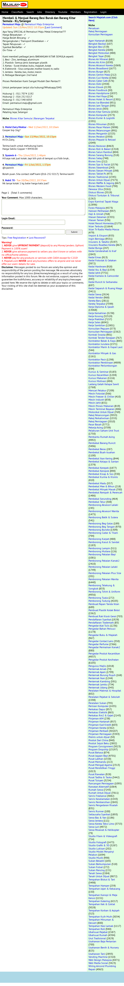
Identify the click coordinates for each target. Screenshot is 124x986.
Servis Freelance (97, 795)
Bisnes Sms (94, 161)
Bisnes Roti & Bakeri (99, 149)
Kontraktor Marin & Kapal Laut (105, 347)
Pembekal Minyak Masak (102, 489)
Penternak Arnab (97, 669)
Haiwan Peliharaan (98, 210)
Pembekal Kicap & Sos (101, 474)
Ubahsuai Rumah (97, 935)
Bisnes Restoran (97, 145)
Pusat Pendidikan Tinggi (101, 768)
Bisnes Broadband (98, 68)
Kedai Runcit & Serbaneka (102, 282)
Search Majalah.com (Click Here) (103, 19)
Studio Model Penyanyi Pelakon (101, 853)
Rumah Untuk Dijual (99, 792)
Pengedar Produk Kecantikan (104, 653)
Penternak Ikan (96, 678)
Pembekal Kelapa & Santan (103, 461)
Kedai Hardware (97, 266)
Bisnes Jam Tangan (98, 105)
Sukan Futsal (95, 867)
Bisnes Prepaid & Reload (102, 139)
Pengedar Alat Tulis (98, 625)
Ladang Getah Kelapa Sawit (103, 384)
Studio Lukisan (96, 848)
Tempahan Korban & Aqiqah (103, 910)
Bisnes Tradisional (98, 176)
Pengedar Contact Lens (100, 641)
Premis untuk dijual (99, 737)
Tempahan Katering (99, 901)
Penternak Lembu (98, 684)
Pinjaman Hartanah (99, 721)
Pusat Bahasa (95, 752)
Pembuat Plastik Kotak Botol (104, 610)
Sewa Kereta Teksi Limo (101, 823)
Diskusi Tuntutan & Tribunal (103, 195)
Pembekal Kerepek (98, 467)
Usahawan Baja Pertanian (102, 941)
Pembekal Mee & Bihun (101, 486)
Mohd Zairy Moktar (15, 127)
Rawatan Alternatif (98, 786)
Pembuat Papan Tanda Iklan (103, 604)
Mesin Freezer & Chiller (101, 396)
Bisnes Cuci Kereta (98, 77)
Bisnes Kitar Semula (21, 118)
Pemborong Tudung (99, 600)
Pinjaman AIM (96, 718)
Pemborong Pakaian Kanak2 (103, 560)
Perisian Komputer (98, 706)
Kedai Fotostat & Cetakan (102, 260)
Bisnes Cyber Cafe (98, 80)
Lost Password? (37, 237)
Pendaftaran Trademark (101, 622)
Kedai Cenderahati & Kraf (102, 251)
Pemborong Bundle (99, 529)
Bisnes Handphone (98, 93)
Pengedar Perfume (98, 644)
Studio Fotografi (97, 842)
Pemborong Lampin (99, 548)
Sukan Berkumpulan (99, 864)
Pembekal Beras (97, 449)
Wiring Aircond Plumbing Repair (102, 967)
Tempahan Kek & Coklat (101, 904)
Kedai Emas (94, 257)
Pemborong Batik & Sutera (103, 517)
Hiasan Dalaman (97, 217)
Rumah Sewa (95, 789)
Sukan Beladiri (96, 860)
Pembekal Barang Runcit (101, 443)
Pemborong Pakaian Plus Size (104, 573)
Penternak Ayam (97, 672)
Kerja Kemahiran (97, 313)
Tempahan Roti (96, 929)
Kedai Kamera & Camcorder (103, 275)
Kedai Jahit (94, 272)
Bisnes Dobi (94, 83)
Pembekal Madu (97, 483)
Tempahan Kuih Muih (100, 916)
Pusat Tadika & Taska (100, 777)
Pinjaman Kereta (97, 727)
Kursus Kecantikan (98, 375)
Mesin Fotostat (96, 393)
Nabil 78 (10, 180)
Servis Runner (96, 811)
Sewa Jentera (95, 820)
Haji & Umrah (95, 214)
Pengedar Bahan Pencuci (101, 628)
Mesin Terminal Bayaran (101, 409)
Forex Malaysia (96, 207)
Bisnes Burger (95, 71)
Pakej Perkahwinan (98, 418)
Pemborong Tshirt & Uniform (104, 591)
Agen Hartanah (96, 40)
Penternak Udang (97, 687)
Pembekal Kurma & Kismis (103, 477)
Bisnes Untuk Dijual (99, 180)
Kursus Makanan (97, 378)
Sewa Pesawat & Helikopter (103, 829)
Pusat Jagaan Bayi (98, 755)
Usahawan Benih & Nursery (103, 947)
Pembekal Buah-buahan (101, 452)
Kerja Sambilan (96, 325)
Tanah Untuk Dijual (98, 876)
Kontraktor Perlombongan (102, 365)
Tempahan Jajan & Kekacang (104, 888)
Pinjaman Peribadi (98, 730)
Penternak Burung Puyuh (102, 675)
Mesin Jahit (94, 402)
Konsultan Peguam (98, 328)
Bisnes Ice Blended (98, 102)
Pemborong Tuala (98, 597)
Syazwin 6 (10, 155)
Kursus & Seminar (98, 371)
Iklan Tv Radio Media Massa (103, 229)
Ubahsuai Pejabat (98, 932)
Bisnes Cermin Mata (99, 74)
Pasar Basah (95, 424)
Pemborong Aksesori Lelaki (103, 504)
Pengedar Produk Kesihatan (103, 659)
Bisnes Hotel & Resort (100, 99)
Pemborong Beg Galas (100, 523)
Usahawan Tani (96, 953)
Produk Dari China (98, 740)
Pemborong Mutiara (99, 551)
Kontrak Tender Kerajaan (101, 337)
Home (5, 12)
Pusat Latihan (95, 758)
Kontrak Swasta (97, 334)
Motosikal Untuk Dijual (101, 412)
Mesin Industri (96, 399)
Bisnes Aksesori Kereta (100, 65)
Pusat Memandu (97, 761)
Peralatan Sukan (97, 703)
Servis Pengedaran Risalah (103, 805)
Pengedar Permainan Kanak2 (104, 647)
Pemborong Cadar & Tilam (103, 532)
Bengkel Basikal (97, 43)
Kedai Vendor (95, 297)
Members (76, 12)
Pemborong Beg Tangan (101, 526)
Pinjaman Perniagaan (100, 734)
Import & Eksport (98, 235)
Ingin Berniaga (96, 238)
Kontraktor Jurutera (98, 344)
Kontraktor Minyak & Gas (102, 353)
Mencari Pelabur (97, 390)
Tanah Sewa (95, 873)
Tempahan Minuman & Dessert (101, 921)
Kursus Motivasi (97, 381)
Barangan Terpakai (44, 118)
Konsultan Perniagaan (100, 34)
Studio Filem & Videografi (102, 836)
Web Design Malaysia (100, 959)
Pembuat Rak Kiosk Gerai (102, 616)
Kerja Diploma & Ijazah (101, 306)
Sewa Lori (93, 826)
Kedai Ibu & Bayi (97, 269)
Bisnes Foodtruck (97, 90)
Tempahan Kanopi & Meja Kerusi (102, 896)
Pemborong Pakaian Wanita (103, 579)
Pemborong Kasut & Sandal (103, 542)
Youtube (62, 12)
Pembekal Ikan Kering (100, 458)
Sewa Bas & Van (97, 817)
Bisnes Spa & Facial (99, 164)
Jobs (39, 12)
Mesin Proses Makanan (101, 405)
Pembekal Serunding (99, 498)
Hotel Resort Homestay (101, 223)
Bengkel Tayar (96, 56)
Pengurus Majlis (97, 665)
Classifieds (17, 12)
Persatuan (93, 28)
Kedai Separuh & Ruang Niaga (105, 288)
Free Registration (17, 237)
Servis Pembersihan (99, 802)
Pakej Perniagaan (97, 31)
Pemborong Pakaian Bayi (102, 554)
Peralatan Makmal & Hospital (104, 690)
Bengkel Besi (95, 46)
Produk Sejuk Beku (98, 743)
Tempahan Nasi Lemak (100, 925)
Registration (90, 12)
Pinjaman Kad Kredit (99, 724)
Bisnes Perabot (96, 136)
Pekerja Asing (95, 427)
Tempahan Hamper (98, 885)
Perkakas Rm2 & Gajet (100, 715)
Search (30, 12)
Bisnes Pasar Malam (99, 127)
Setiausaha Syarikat (99, 814)
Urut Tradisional (97, 938)
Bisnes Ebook (95, 87)
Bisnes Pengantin (97, 133)
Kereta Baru (94, 300)
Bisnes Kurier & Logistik (101, 118)
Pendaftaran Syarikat (99, 619)
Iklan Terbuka (95, 226)
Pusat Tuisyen (95, 780)
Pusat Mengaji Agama (100, 764)
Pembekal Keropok (98, 470)
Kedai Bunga (95, 248)
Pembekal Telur (96, 501)
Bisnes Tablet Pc (97, 173)
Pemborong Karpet (98, 538)
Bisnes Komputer (97, 115)
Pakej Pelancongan (98, 415)
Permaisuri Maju (12, 24)
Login (103, 12)
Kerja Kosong (95, 316)
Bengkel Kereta (96, 49)
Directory (50, 12)
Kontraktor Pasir (97, 359)
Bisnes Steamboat (98, 167)
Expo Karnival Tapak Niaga (103, 201)
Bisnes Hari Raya (97, 96)
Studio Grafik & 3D (98, 845)
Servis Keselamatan (99, 798)
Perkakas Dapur (96, 709)
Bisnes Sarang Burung (100, 155)
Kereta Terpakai (96, 303)
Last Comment (53, 27)
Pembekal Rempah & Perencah (105, 492)
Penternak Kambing (99, 681)
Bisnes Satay (95, 158)
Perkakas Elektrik (97, 712)
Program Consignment (100, 746)
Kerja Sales (94, 322)
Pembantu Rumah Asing (101, 436)
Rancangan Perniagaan (101, 783)
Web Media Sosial (98, 963)
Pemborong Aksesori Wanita (103, 511)
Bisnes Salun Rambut (100, 152)
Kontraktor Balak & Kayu (102, 340)
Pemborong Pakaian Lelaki (103, 566)
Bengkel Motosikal (98, 52)
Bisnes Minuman (97, 124)
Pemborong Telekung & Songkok (101, 587)
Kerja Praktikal (96, 319)
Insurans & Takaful (98, 241)
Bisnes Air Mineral (98, 59)
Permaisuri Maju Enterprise (39, 24)
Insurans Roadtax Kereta (101, 244)
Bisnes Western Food (99, 186)
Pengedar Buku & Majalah (102, 635)
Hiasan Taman (96, 220)
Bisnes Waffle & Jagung (101, 183)
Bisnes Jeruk (95, 108)
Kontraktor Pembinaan (100, 362)
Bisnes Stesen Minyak (100, 170)
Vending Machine (98, 956)
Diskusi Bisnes (96, 192)
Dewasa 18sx (95, 189)
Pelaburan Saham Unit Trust (103, 430)
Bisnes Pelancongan (99, 130)
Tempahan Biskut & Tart (101, 879)
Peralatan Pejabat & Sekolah (104, 696)
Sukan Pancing (96, 870)
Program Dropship (98, 749)
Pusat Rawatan (96, 774)
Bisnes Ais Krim (96, 62)
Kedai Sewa (94, 294)
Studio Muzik (95, 857)
